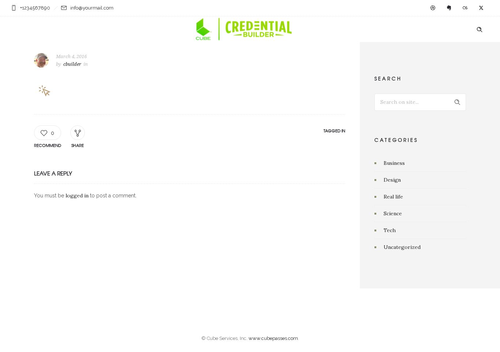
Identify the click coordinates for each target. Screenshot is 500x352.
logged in (77, 195)
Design (392, 180)
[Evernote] (449, 8)
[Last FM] (465, 8)
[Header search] (479, 29)
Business (394, 163)
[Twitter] (481, 8)
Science (393, 213)
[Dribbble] (433, 8)
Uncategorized (402, 247)
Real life (393, 196)
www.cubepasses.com (273, 338)
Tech (390, 230)
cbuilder (72, 64)
